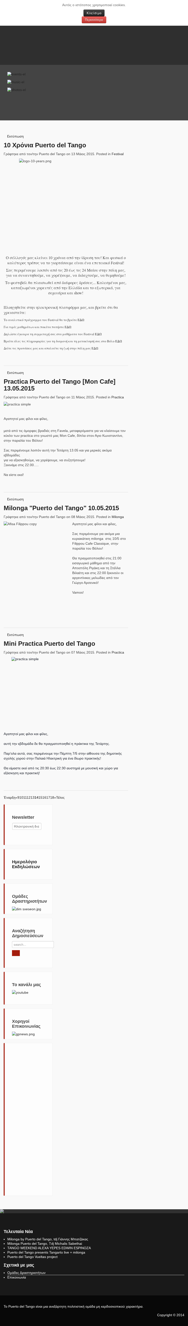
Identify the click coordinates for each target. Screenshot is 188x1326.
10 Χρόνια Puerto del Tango (45, 145)
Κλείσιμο (94, 13)
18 (52, 797)
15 (40, 797)
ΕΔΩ (81, 320)
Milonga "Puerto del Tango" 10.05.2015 (61, 508)
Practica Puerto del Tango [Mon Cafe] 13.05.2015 (60, 385)
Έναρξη (9, 797)
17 (48, 797)
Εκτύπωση (15, 136)
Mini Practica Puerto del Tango (49, 643)
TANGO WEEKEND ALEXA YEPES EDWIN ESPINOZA (49, 1248)
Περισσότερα (94, 20)
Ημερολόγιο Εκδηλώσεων (26, 864)
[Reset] (16, 953)
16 (44, 797)
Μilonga (118, 517)
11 (25, 797)
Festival (118, 154)
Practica (117, 397)
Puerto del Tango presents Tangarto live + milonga (46, 1252)
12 (29, 797)
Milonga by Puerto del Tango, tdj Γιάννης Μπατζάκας (47, 1239)
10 (21, 797)
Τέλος (60, 797)
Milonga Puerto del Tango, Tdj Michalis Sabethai (44, 1243)
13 (33, 797)
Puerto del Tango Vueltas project (32, 1257)
